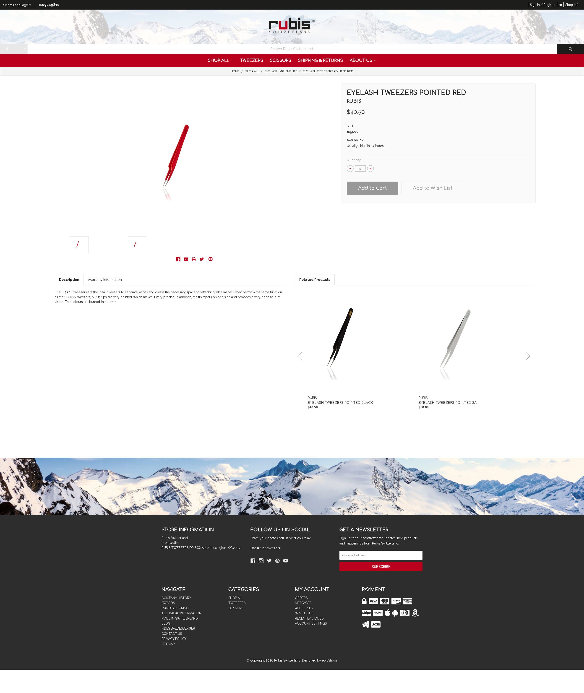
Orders (301, 598)
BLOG (166, 623)
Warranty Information (105, 280)
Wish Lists (303, 613)
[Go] (570, 49)
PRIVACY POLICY (174, 639)
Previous (299, 356)
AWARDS (168, 603)
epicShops (330, 660)
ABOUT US (361, 60)
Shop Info (572, 5)
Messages (303, 603)
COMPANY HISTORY (176, 598)
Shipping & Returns (320, 60)
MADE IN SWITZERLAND (180, 618)
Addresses (304, 608)
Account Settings (311, 623)
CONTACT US (172, 634)
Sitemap (168, 644)
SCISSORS (280, 60)
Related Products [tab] (314, 280)
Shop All (219, 60)
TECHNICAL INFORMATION (181, 613)
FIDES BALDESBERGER (178, 628)
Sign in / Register (542, 5)
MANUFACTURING (175, 608)
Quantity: (354, 160)
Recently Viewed (309, 618)
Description (69, 280)
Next (527, 356)
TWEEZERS (251, 60)
